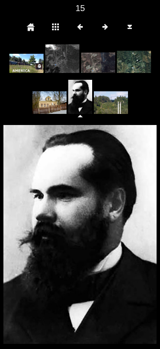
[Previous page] (34, 234)
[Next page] (111, 234)
